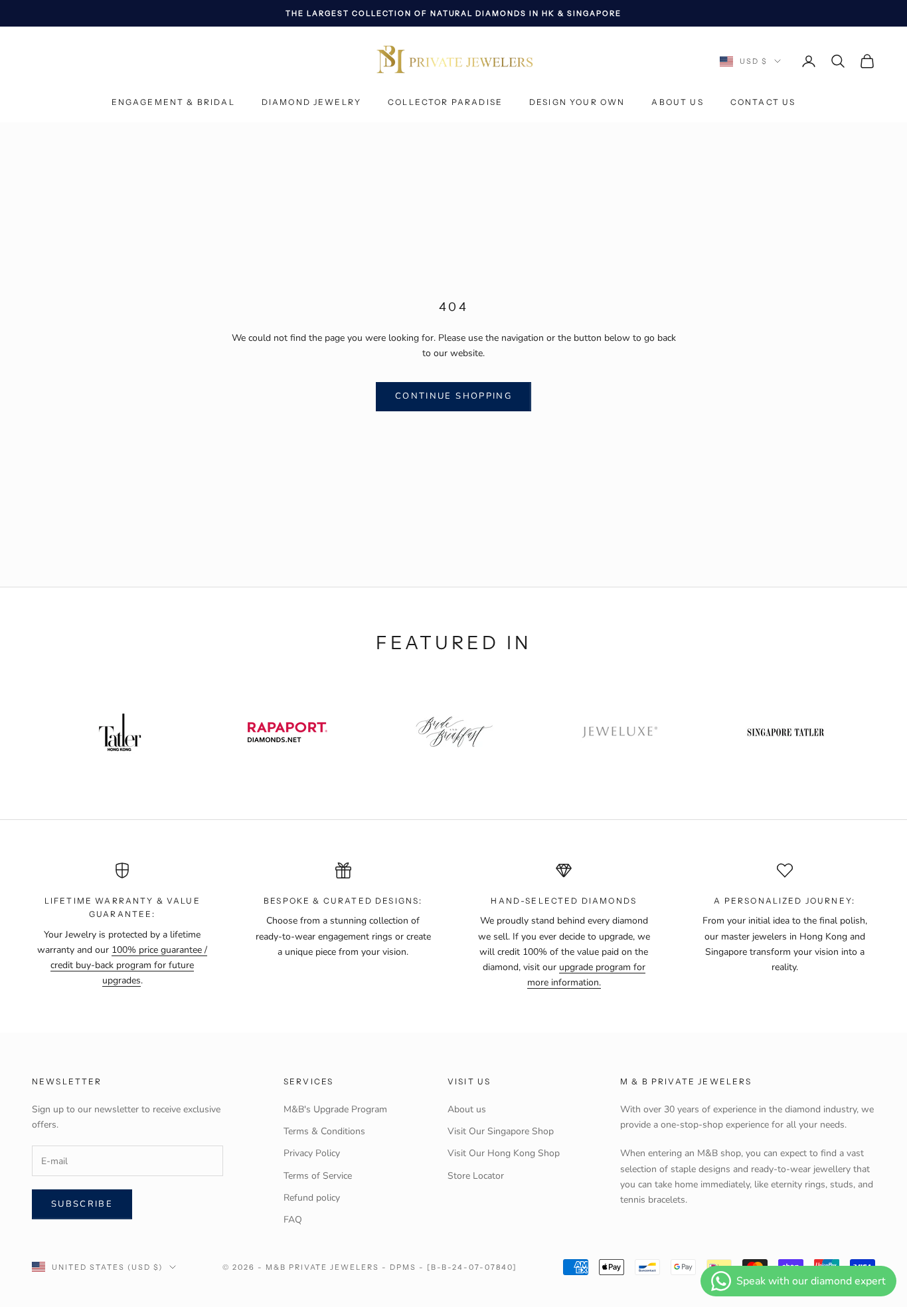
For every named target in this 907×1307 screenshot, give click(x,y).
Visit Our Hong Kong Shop (504, 1153)
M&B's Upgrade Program (335, 1109)
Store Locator (476, 1175)
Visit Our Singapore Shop (501, 1131)
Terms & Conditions (324, 1131)
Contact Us (763, 103)
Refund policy (312, 1197)
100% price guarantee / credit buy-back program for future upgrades (128, 965)
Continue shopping (453, 396)
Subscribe (82, 1204)
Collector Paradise (445, 103)
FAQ (293, 1219)
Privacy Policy (312, 1153)
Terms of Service (318, 1175)
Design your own (577, 103)
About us (677, 103)
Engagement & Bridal (173, 103)
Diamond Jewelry (311, 103)
